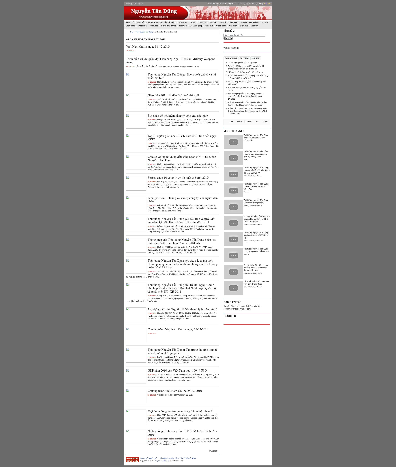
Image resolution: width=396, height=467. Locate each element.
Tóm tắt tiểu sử (185, 458)
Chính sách (221, 26)
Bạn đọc (202, 22)
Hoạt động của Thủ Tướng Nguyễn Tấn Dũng (156, 22)
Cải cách (233, 26)
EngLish (254, 26)
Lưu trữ (256, 58)
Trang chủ (129, 22)
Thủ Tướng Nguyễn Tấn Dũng (141, 32)
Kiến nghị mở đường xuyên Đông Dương (245, 72)
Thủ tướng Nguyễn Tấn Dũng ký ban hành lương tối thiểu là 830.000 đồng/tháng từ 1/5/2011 (246, 96)
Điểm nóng (130, 26)
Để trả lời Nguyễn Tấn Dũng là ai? (242, 63)
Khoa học (154, 26)
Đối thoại (244, 58)
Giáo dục (209, 26)
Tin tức (193, 22)
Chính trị (183, 22)
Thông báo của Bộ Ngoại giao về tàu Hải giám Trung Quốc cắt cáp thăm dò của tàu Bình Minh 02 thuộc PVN (247, 111)
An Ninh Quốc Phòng (249, 22)
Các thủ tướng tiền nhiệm (169, 458)
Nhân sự (183, 26)
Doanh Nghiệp (196, 26)
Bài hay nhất (231, 58)
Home (142, 458)
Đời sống (142, 26)
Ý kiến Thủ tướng (168, 26)
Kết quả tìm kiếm (152, 458)
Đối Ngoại (233, 22)
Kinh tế (223, 22)
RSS (194, 458)
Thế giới (212, 22)
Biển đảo (244, 26)
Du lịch (265, 22)
